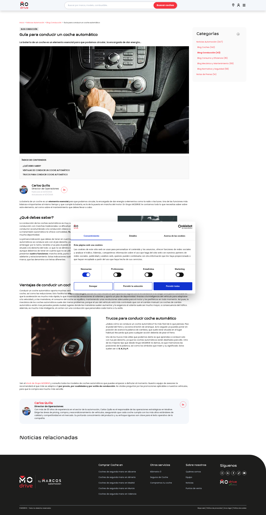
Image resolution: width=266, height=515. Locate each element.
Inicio (22, 22)
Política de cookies (239, 508)
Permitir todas (173, 286)
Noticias (189, 482)
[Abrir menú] (244, 5)
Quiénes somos (193, 471)
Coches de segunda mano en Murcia (117, 488)
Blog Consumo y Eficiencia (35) (212, 58)
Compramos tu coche (161, 482)
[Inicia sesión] (238, 5)
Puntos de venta (194, 488)
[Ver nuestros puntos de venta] (233, 5)
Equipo (189, 477)
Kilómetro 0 (155, 471)
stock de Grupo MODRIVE (38, 383)
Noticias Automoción (35, 22)
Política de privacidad (214, 508)
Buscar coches (165, 5)
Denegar (93, 286)
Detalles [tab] (133, 236)
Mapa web (201, 508)
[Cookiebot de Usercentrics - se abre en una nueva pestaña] (180, 227)
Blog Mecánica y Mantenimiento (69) (215, 63)
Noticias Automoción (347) (209, 41)
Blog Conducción (54, 22)
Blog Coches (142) (206, 47)
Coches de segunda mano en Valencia (117, 494)
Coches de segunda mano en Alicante (117, 471)
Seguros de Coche (159, 477)
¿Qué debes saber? (32, 166)
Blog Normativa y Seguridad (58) (213, 68)
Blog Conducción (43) (208, 52)
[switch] (117, 274)
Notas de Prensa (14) (206, 74)
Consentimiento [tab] (91, 236)
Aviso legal (228, 508)
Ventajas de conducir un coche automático (46, 170)
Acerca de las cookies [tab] (174, 236)
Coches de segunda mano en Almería (117, 477)
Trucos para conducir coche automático (45, 174)
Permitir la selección (133, 286)
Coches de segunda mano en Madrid (117, 482)
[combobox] (120, 5)
